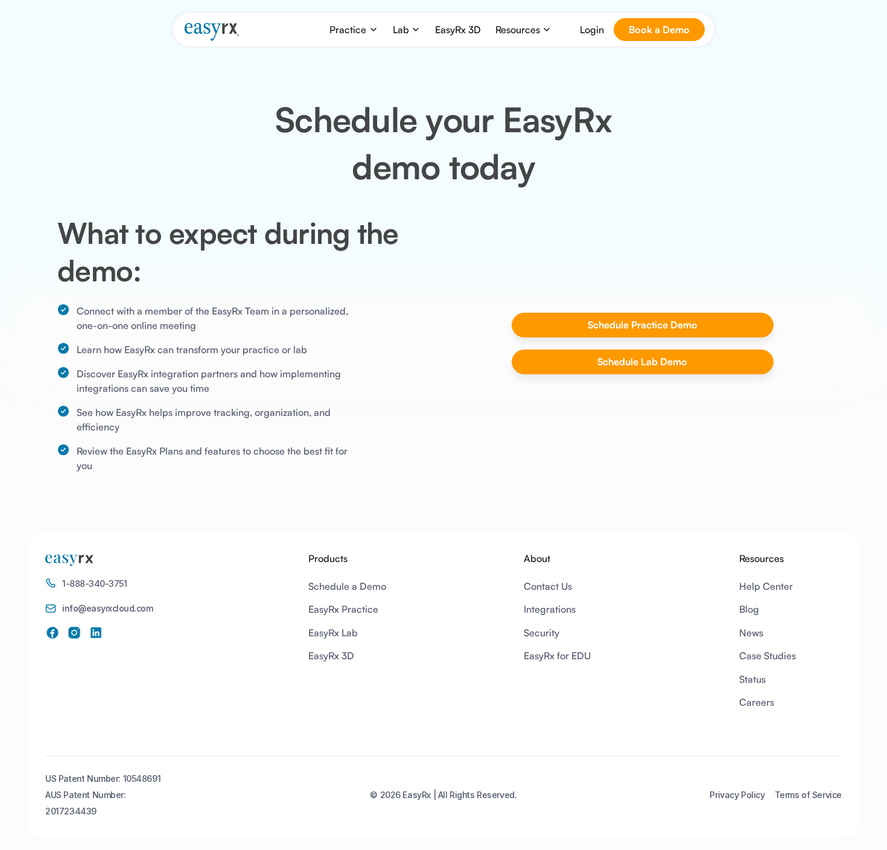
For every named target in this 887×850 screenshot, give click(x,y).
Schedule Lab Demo (642, 362)
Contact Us (548, 586)
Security (541, 633)
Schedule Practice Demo (643, 325)
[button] (353, 29)
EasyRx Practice (343, 609)
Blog (749, 609)
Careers (756, 702)
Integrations (550, 609)
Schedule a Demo (347, 586)
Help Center (766, 586)
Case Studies (767, 656)
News (751, 633)
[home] (211, 31)
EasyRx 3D (458, 29)
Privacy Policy (737, 795)
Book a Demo (659, 30)
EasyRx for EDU (557, 656)
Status (752, 679)
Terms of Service (808, 795)
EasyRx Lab (333, 633)
